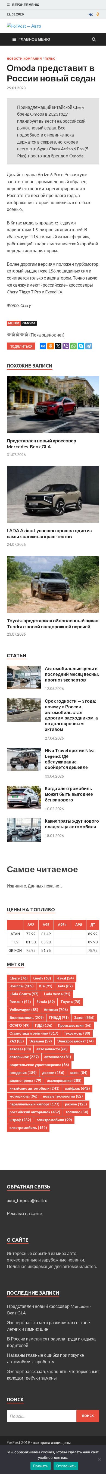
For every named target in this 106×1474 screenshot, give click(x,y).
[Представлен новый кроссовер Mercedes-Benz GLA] (53, 434)
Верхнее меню (25, 5)
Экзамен (40, 1041)
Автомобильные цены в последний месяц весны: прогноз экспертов (72, 674)
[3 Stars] (17, 334)
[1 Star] (9, 334)
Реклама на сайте (24, 1213)
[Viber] (66, 346)
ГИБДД (58, 1017)
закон (78, 1072)
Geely (42, 978)
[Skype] (81, 346)
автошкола (57, 1057)
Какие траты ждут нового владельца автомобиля (72, 823)
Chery (18, 978)
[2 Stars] (13, 334)
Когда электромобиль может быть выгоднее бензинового (69, 794)
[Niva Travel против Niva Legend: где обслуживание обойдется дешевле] (24, 750)
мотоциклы (23, 1096)
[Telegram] (88, 346)
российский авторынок (35, 1112)
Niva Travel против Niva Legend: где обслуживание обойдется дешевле (70, 759)
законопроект (25, 1080)
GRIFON (15, 950)
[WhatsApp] (73, 346)
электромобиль (28, 1128)
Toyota (70, 1002)
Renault (20, 1002)
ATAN (15, 934)
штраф (20, 1120)
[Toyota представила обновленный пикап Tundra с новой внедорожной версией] (53, 614)
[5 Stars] (26, 334)
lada (65, 986)
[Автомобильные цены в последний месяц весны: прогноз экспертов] (24, 668)
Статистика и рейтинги (34, 1033)
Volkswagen (24, 1009)
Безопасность (26, 1017)
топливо (77, 1112)
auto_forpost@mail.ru (27, 1200)
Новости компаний (24, 58)
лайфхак (77, 1088)
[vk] (90, 14)
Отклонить (66, 1466)
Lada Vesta (57, 994)
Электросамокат (75, 1041)
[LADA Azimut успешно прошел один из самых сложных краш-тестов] (53, 524)
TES (15, 942)
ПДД (43, 1025)
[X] (58, 346)
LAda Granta (24, 994)
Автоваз (56, 1009)
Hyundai (21, 986)
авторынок (24, 1057)
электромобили (54, 1120)
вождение (23, 1072)
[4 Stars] (22, 334)
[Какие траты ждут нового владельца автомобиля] (24, 821)
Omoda (29, 323)
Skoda (45, 1002)
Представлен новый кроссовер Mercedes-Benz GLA (41, 443)
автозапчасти (51, 1049)
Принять (40, 1466)
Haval (65, 978)
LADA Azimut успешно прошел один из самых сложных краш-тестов (49, 533)
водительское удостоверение (39, 1065)
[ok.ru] (98, 14)
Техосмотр (77, 1033)
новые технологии (63, 1096)
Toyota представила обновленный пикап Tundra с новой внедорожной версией (52, 623)
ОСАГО (19, 1025)
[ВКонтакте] (43, 346)
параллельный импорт (34, 1104)
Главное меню (34, 39)
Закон (84, 1017)
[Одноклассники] (50, 346)
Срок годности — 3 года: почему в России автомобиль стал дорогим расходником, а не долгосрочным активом (71, 715)
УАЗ (17, 1041)
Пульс (50, 58)
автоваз (20, 1049)
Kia (45, 986)
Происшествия (74, 1025)
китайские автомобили (34, 1088)
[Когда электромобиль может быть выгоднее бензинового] (24, 788)
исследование (64, 1080)
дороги (53, 1072)
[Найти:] (53, 1416)
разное (76, 1104)
